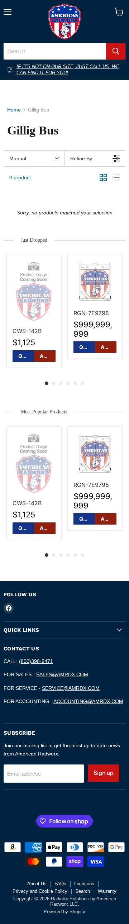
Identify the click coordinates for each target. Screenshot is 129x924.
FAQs (60, 883)
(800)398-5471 (36, 661)
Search (82, 891)
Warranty (107, 891)
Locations (84, 883)
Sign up (104, 772)
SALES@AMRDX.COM (62, 674)
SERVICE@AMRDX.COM (71, 688)
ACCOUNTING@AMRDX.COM (88, 701)
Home (14, 110)
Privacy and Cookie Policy (40, 891)
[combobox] (55, 51)
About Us (37, 883)
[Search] (115, 51)
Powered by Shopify (64, 911)
